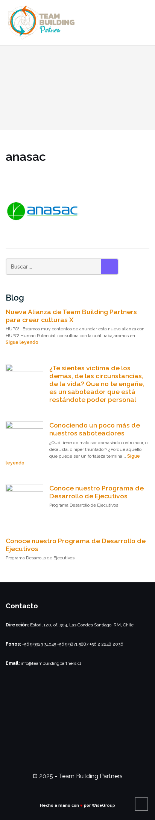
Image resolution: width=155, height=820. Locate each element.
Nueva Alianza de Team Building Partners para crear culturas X (71, 316)
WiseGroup (103, 805)
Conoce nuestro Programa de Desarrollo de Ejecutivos (96, 492)
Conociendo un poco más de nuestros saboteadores (94, 429)
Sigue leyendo (22, 342)
